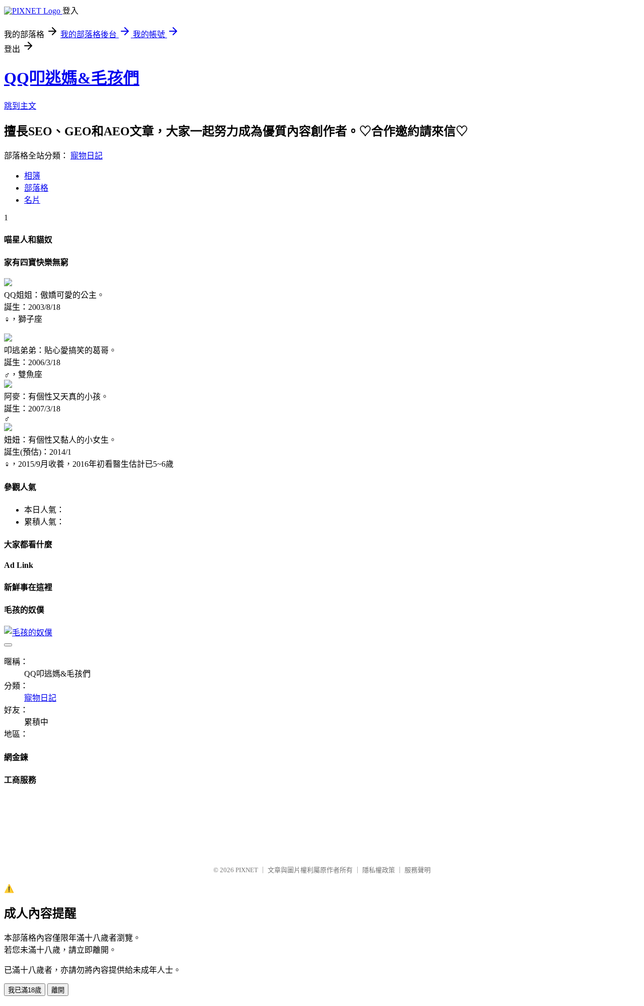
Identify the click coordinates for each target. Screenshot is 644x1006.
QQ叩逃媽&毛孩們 (71, 78)
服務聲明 (418, 870)
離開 (57, 990)
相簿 (32, 176)
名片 (32, 200)
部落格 (36, 188)
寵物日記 (86, 155)
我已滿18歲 (24, 990)
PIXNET (246, 870)
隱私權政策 (378, 870)
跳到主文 (20, 106)
